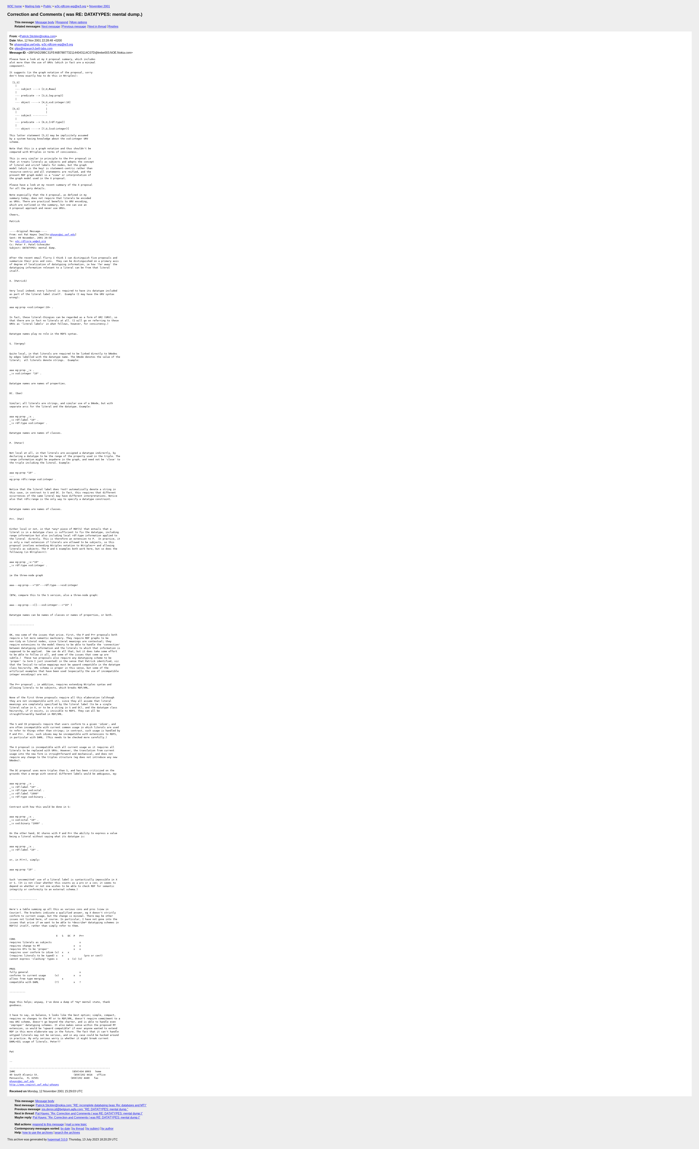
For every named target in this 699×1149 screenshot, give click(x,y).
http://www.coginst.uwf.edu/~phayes (34, 1084)
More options (78, 22)
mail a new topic (76, 1124)
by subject (92, 1128)
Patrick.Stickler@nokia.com (37, 36)
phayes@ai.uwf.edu (27, 44)
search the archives (67, 1132)
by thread (78, 1128)
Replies (113, 26)
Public (47, 6)
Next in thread (97, 26)
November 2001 (99, 6)
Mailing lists (32, 6)
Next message (51, 26)
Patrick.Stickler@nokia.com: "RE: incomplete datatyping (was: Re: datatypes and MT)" (91, 1105)
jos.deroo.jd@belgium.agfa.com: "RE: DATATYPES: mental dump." (85, 1109)
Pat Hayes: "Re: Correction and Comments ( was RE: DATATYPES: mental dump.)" (89, 1113)
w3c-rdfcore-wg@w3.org (70, 6)
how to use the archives (37, 1132)
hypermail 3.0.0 (57, 1139)
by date (65, 1128)
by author (107, 1128)
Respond (62, 22)
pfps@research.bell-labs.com (33, 48)
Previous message (74, 26)
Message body (44, 22)
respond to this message (48, 1124)
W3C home (14, 6)
